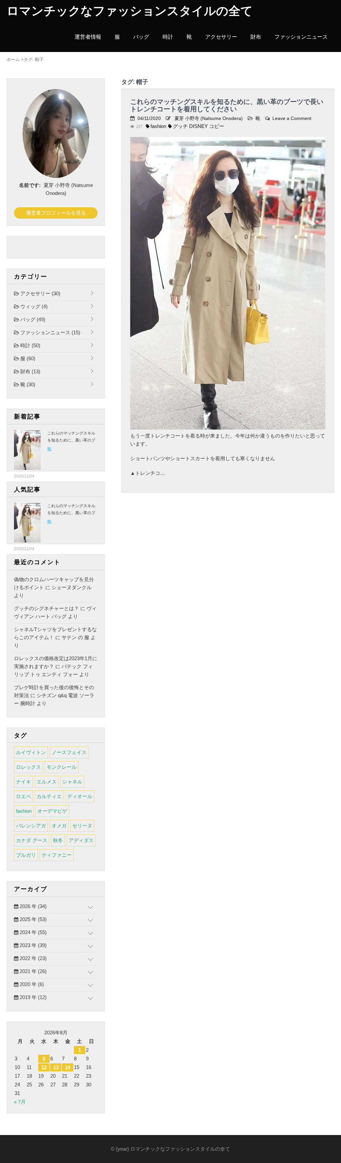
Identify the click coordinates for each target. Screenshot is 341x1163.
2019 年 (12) (32, 997)
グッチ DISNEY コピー (198, 126)
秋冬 (58, 840)
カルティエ (49, 796)
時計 (168, 37)
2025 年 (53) (32, 919)
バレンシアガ (31, 825)
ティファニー (57, 855)
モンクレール (62, 767)
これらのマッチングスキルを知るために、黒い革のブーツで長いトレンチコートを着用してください (226, 105)
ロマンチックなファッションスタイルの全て (130, 11)
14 (67, 1067)
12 (44, 1067)
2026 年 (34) (32, 906)
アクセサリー (221, 37)
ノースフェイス (69, 752)
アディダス (81, 840)
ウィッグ (33, 306)
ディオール (79, 796)
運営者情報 (88, 37)
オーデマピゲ (52, 811)
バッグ (141, 37)
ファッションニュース (301, 37)
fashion (158, 126)
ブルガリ (26, 855)
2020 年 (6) (31, 984)
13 (56, 1067)
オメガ (59, 825)
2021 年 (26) (32, 971)
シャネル (72, 781)
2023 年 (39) (32, 945)
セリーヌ (82, 825)
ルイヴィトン (31, 752)
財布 (255, 37)
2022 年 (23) (32, 958)
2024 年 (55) (32, 932)
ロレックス (28, 767)
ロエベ (23, 796)
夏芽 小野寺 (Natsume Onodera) (208, 118)
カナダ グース (31, 840)
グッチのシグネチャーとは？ (46, 608)
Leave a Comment (291, 118)
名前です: (30, 185)
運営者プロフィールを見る (56, 213)
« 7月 (20, 1102)
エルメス (47, 781)
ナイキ (23, 781)
